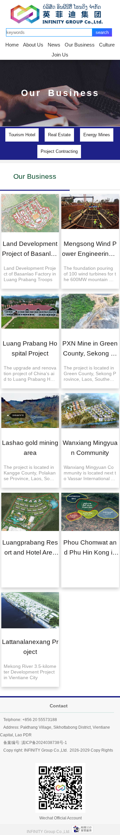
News (54, 45)
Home (12, 45)
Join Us (60, 54)
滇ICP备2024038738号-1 (44, 742)
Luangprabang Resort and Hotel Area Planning (30, 552)
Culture (107, 45)
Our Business (80, 45)
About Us (33, 45)
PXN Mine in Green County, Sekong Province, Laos (90, 353)
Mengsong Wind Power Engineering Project (90, 253)
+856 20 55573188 (39, 719)
